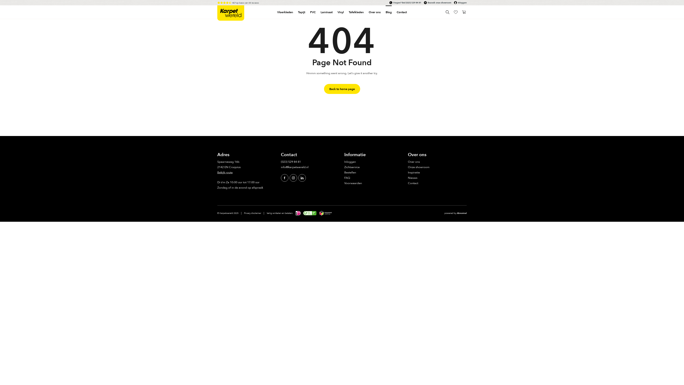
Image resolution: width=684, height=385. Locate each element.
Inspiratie (414, 172)
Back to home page (342, 89)
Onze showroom (418, 167)
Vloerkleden (285, 12)
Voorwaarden (353, 183)
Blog (389, 12)
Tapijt (301, 12)
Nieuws (412, 177)
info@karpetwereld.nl (295, 167)
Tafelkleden (356, 12)
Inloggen (462, 2)
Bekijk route (225, 172)
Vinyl (341, 12)
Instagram (293, 178)
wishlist (456, 12)
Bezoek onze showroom (439, 2)
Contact (402, 12)
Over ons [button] (375, 12)
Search (447, 12)
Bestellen (350, 172)
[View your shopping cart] (464, 12)
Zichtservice (352, 167)
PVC (313, 12)
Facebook (284, 178)
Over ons (414, 161)
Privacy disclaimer (252, 213)
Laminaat (327, 12)
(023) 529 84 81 (413, 2)
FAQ (347, 177)
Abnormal (462, 213)
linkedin (302, 178)
